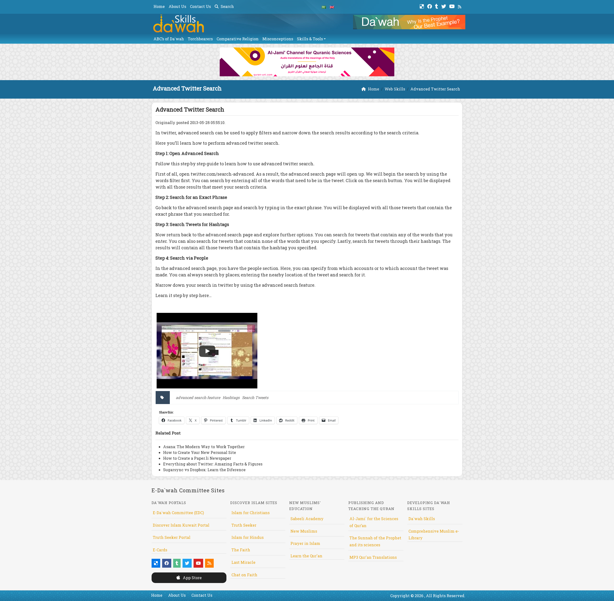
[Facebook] (430, 6)
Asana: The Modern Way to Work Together (204, 446)
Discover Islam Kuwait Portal (181, 525)
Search (227, 6)
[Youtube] (452, 6)
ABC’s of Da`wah (169, 38)
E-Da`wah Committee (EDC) (178, 512)
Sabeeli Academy (307, 518)
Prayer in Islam (305, 543)
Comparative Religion (238, 38)
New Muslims (303, 531)
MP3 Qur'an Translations (373, 557)
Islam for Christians (250, 512)
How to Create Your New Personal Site (199, 452)
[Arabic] (324, 7)
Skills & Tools (310, 38)
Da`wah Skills (421, 518)
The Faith (240, 549)
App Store (192, 577)
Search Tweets (255, 397)
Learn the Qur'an (306, 555)
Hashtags (231, 397)
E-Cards (160, 549)
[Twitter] (444, 6)
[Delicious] (422, 6)
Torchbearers (200, 38)
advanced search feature (198, 397)
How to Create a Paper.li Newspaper (197, 458)
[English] (332, 7)
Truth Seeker (243, 525)
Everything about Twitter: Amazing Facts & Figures (212, 463)
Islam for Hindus (247, 537)
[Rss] (460, 6)
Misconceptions (277, 38)
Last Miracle (243, 562)
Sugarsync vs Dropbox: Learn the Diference (204, 469)
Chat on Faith (244, 574)
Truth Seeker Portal (171, 537)
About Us (177, 6)
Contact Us (200, 6)
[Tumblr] (437, 6)
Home (159, 6)
